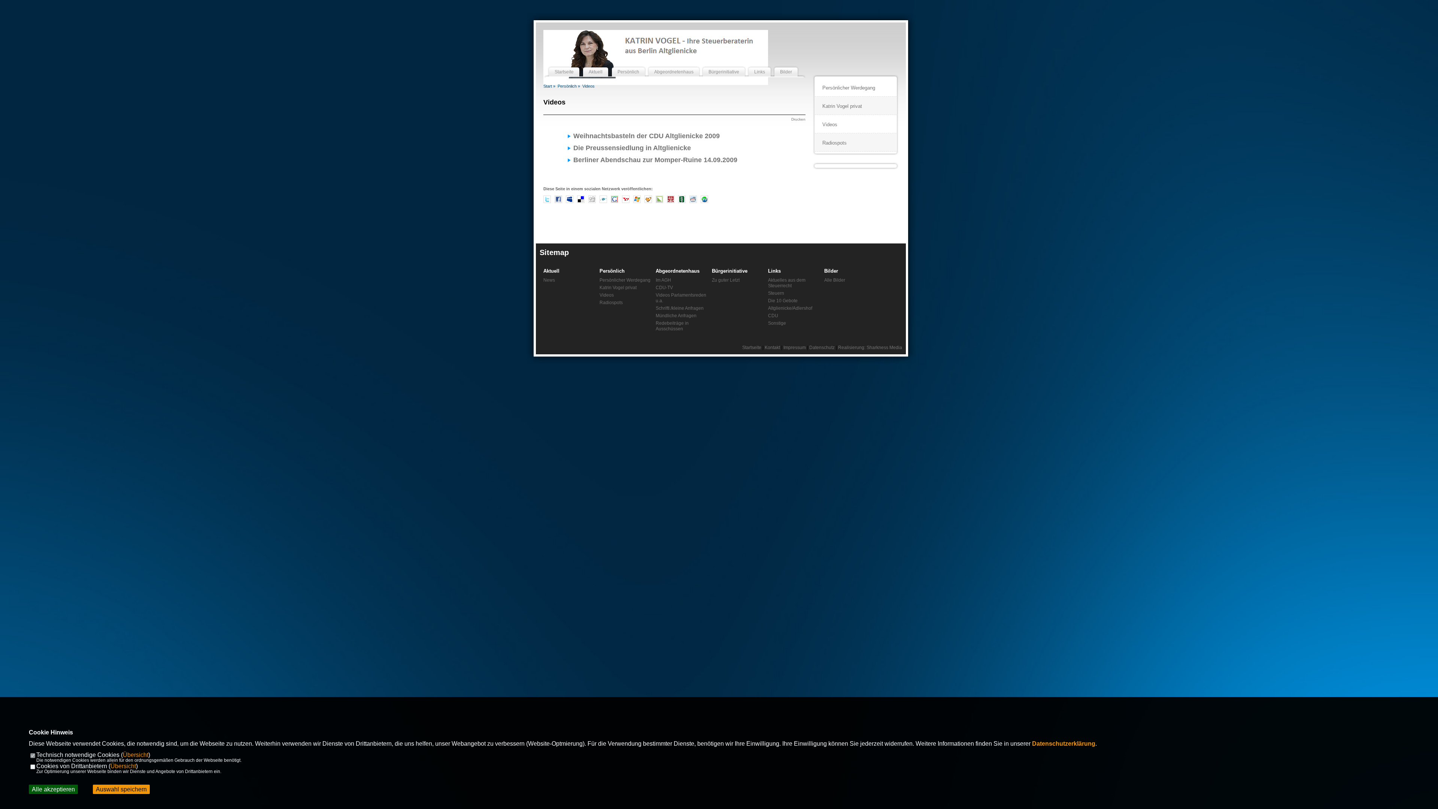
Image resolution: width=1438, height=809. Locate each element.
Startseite (751, 347)
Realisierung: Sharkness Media (870, 347)
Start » (549, 86)
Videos (588, 86)
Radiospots (834, 143)
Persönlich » (569, 86)
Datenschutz (822, 347)
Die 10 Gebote (783, 300)
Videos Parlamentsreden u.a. (681, 298)
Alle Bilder (834, 280)
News (549, 280)
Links (774, 271)
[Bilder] (786, 65)
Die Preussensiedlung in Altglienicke (632, 148)
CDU (773, 315)
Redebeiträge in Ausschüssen (672, 326)
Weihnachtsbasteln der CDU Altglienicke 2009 (646, 136)
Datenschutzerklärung (1063, 743)
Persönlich (612, 271)
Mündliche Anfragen (676, 315)
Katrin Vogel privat (842, 106)
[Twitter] (547, 202)
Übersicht (135, 755)
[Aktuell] (595, 65)
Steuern (776, 293)
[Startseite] (564, 65)
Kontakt (772, 347)
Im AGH (663, 280)
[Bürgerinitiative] (724, 65)
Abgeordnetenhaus (678, 271)
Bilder (831, 271)
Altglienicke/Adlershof (790, 308)
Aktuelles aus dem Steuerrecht (787, 283)
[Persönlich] (628, 65)
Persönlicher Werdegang (848, 88)
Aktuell (551, 271)
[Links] (760, 65)
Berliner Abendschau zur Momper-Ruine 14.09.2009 (655, 160)
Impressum (794, 347)
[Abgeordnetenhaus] (674, 65)
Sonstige (777, 323)
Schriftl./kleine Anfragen (680, 308)
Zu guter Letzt (726, 280)
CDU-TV (664, 287)
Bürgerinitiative (729, 271)
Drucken (798, 119)
